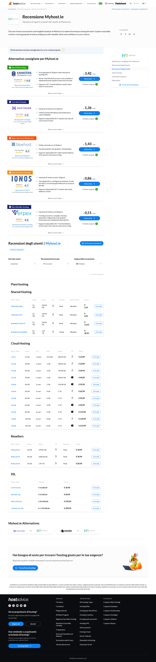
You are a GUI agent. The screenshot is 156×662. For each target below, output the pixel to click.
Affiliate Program (62, 615)
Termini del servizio (63, 644)
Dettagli (99, 306)
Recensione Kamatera (22, 85)
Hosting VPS (84, 623)
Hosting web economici (88, 619)
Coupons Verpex (109, 623)
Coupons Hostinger (110, 615)
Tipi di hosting (35, 3)
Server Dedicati (85, 636)
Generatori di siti (86, 644)
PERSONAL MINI (17, 306)
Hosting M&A (23, 646)
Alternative (116, 80)
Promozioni (94, 3)
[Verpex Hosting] (22, 213)
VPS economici (85, 628)
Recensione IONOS (22, 190)
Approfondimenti (76, 3)
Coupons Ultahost (110, 619)
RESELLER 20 (15, 450)
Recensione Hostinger (22, 120)
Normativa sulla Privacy (64, 640)
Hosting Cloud (85, 632)
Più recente (47, 264)
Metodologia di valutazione (121, 9)
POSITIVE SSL (16, 488)
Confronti (61, 3)
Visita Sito (88, 79)
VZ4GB (13, 391)
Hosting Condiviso (86, 615)
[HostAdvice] (17, 3)
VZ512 (13, 357)
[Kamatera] (22, 74)
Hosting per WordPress (88, 611)
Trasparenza (60, 630)
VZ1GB (13, 364)
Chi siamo (59, 602)
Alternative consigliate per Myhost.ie (125, 61)
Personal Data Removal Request (64, 635)
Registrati (16, 624)
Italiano (82, 264)
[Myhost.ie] (13, 19)
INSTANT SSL (15, 494)
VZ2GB (13, 371)
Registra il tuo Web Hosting (66, 619)
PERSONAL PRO (16, 315)
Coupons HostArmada (111, 611)
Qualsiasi (14, 264)
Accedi (33, 624)
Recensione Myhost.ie (43, 16)
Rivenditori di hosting (87, 640)
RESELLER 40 (15, 457)
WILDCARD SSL (16, 501)
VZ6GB (13, 398)
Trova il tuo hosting (27, 568)
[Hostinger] (22, 108)
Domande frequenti (119, 77)
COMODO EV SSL (17, 508)
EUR (136, 3)
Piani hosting (117, 73)
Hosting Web (85, 606)
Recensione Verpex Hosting (22, 225)
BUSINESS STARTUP (18, 323)
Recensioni (49, 3)
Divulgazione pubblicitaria (139, 9)
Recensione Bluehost (22, 156)
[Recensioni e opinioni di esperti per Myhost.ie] (121, 34)
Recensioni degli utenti (121, 69)
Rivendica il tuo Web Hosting (63, 624)
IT (145, 3)
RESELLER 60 (15, 464)
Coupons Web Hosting (111, 602)
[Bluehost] (22, 144)
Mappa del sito (61, 611)
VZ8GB (13, 419)
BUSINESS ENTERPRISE (19, 332)
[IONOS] (22, 179)
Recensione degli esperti (121, 65)
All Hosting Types (86, 602)
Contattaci (60, 606)
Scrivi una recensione (93, 243)
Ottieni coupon (89, 84)
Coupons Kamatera (110, 606)
